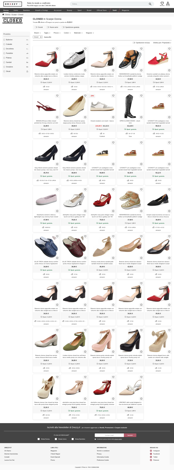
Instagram (156, 451)
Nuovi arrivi (54, 27)
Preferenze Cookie (103, 460)
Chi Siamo (7, 451)
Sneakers (9, 67)
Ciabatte (9, 44)
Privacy (99, 454)
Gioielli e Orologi (41, 10)
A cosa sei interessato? (61, 435)
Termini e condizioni (103, 451)
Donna (6, 10)
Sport (80, 10)
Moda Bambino (80, 439)
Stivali (8, 71)
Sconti (40, 27)
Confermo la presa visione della (109, 439)
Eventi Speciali (55, 457)
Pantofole (9, 53)
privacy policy (118, 439)
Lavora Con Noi (9, 460)
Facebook (156, 454)
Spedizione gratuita (72, 27)
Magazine (125, 10)
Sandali (9, 62)
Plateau (9, 58)
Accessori (58, 10)
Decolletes (10, 49)
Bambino (26, 10)
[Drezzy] (14, 4)
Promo (53, 460)
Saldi (115, 10)
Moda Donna (45, 439)
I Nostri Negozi (55, 454)
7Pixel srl (84, 467)
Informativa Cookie (103, 457)
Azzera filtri (47, 37)
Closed (36, 37)
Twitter (155, 457)
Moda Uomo (62, 439)
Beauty (69, 10)
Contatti (6, 457)
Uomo (16, 10)
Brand (89, 10)
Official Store (102, 10)
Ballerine (9, 40)
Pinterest (156, 460)
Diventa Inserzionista (11, 454)
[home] (3, 14)
